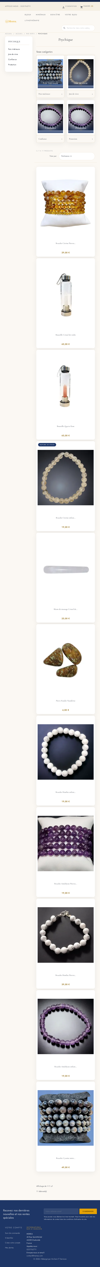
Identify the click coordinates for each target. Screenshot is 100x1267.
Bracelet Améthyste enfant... (65, 1066)
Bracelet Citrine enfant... (66, 518)
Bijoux (28, 15)
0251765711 (26, 6)
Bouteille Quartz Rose (65, 426)
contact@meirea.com (35, 1255)
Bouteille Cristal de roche (66, 335)
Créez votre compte (12, 1242)
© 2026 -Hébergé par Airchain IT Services (49, 1259)
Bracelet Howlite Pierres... (65, 975)
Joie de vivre (13, 54)
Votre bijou (71, 15)
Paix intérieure (14, 49)
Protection (12, 64)
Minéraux (41, 15)
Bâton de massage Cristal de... (65, 609)
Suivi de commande (12, 1233)
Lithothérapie (32, 20)
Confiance (12, 59)
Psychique (14, 41)
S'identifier (9, 1238)
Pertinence (67, 156)
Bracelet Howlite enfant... (66, 792)
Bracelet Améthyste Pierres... (65, 884)
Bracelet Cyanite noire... (65, 1158)
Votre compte (13, 1227)
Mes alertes (9, 1247)
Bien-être (55, 15)
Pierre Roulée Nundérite (65, 701)
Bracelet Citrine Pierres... (66, 243)
